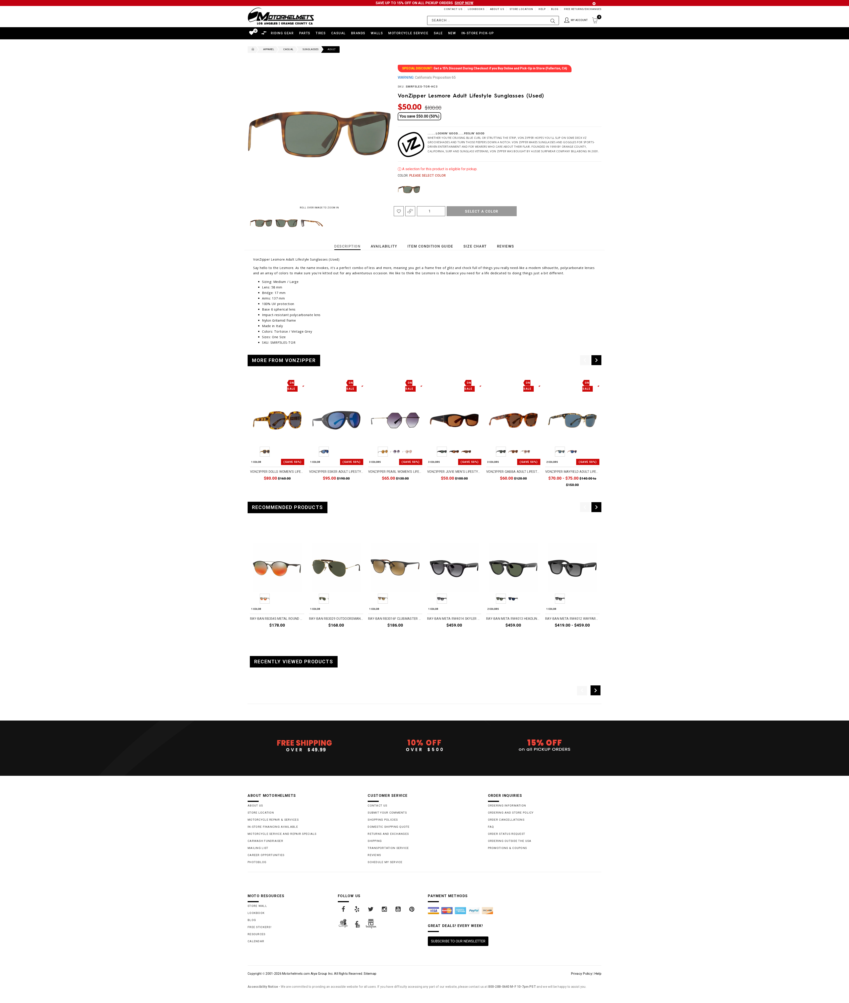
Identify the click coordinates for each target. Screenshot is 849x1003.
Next (377, 223)
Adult (331, 49)
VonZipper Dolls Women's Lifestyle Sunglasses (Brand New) (277, 472)
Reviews (374, 855)
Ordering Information (507, 805)
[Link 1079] (371, 909)
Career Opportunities (266, 855)
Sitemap (370, 974)
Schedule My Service (385, 862)
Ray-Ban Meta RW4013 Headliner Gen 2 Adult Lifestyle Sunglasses (513, 619)
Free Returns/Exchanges (582, 9)
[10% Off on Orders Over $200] (424, 745)
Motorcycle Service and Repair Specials (282, 833)
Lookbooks (476, 9)
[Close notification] (594, 3)
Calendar (256, 941)
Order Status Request (506, 833)
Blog (554, 9)
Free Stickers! (260, 927)
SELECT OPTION (407, 488)
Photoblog (257, 862)
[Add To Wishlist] (399, 211)
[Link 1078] (357, 909)
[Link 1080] (384, 909)
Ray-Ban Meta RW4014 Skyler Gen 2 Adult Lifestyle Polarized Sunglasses (454, 619)
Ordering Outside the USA (510, 841)
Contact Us (453, 9)
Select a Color (481, 211)
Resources (257, 934)
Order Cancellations (506, 819)
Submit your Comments (387, 812)
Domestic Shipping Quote (388, 826)
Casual (288, 49)
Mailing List (258, 848)
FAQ (491, 826)
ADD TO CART (291, 488)
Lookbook (256, 913)
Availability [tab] (384, 246)
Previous (246, 223)
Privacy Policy (581, 974)
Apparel (268, 49)
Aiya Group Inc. (322, 974)
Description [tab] (347, 246)
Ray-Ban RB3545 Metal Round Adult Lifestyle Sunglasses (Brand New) (277, 619)
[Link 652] (252, 49)
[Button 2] (553, 20)
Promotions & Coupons (507, 848)
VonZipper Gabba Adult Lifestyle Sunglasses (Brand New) (513, 472)
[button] (576, 20)
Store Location (521, 9)
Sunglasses (310, 49)
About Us (497, 9)
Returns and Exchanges (388, 833)
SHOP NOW (464, 3)
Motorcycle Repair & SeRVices (273, 819)
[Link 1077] (343, 909)
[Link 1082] (412, 909)
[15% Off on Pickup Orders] (544, 745)
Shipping (375, 841)
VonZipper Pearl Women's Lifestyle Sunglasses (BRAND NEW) (395, 472)
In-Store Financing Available (273, 826)
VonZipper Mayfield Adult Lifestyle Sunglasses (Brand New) (572, 472)
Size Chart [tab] (475, 246)
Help (542, 9)
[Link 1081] (398, 909)
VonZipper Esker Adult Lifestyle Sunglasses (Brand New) (336, 472)
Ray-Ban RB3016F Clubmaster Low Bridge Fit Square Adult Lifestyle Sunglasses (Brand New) (395, 619)
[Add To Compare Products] (410, 211)
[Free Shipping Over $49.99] (304, 745)
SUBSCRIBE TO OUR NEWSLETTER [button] (458, 941)
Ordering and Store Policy (511, 812)
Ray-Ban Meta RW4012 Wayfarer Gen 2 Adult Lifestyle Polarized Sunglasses (572, 619)
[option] (277, 435)
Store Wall (257, 906)
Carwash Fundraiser (265, 841)
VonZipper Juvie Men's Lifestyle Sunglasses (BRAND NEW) (454, 472)
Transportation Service (388, 848)
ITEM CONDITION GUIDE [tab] (430, 246)
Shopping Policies (383, 819)
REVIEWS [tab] (505, 246)
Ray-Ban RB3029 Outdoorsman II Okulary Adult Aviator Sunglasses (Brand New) (336, 619)
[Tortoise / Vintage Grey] (409, 189)
